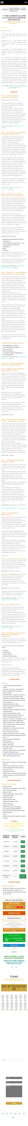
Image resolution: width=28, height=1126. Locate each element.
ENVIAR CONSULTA (14, 918)
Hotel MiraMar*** (18, 126)
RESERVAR (23, 841)
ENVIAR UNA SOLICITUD (22, 876)
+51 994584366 (16, 938)
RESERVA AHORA (14, 913)
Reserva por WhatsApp (14, 935)
